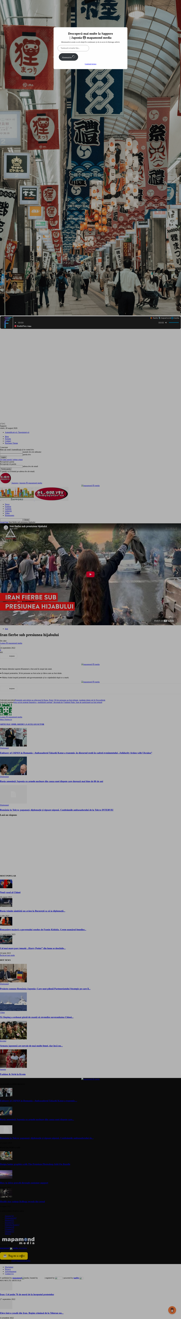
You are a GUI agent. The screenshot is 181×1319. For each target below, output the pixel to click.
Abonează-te (67, 57)
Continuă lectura (90, 64)
